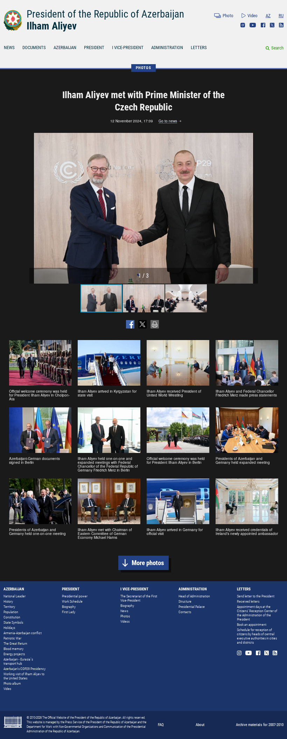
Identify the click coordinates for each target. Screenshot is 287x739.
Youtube (253, 25)
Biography (69, 607)
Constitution (12, 617)
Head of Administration (194, 596)
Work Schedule (72, 601)
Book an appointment (251, 624)
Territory (9, 607)
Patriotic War (12, 638)
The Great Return (15, 643)
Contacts (184, 612)
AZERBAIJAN (65, 47)
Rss (281, 25)
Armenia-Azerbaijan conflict (23, 633)
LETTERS (199, 47)
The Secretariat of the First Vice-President (138, 598)
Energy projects (14, 654)
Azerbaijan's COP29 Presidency (25, 669)
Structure (184, 601)
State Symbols (13, 622)
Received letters (248, 601)
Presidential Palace (191, 607)
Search (277, 47)
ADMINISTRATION (167, 47)
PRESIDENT (94, 47)
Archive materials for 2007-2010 (260, 725)
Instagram (242, 25)
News (124, 611)
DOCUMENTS (34, 47)
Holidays (9, 628)
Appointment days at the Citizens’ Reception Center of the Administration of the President (257, 613)
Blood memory (13, 649)
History (8, 601)
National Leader (15, 596)
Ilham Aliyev (52, 26)
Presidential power (75, 596)
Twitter (272, 25)
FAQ (161, 725)
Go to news (168, 121)
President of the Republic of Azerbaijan (105, 14)
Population (11, 612)
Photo (228, 15)
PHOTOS (143, 68)
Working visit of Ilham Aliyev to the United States (24, 676)
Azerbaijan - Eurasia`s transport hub (18, 661)
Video (252, 15)
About (200, 725)
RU (281, 15)
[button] (251, 208)
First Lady (68, 612)
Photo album (12, 683)
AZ (268, 15)
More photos (148, 563)
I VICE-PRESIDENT (128, 47)
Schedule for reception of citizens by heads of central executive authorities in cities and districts (257, 636)
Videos (125, 621)
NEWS (9, 47)
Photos (125, 616)
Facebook (263, 25)
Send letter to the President (255, 596)
